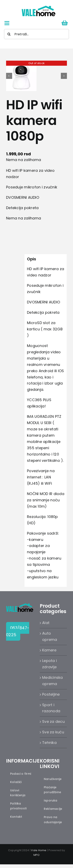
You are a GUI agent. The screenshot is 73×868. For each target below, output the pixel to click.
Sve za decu (53, 721)
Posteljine (51, 694)
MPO (36, 855)
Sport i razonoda (51, 708)
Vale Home (38, 850)
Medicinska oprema (52, 680)
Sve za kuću (53, 732)
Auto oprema (49, 636)
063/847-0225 (17, 631)
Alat (45, 622)
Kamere (49, 650)
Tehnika (49, 742)
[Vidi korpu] (64, 23)
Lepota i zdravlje (49, 663)
